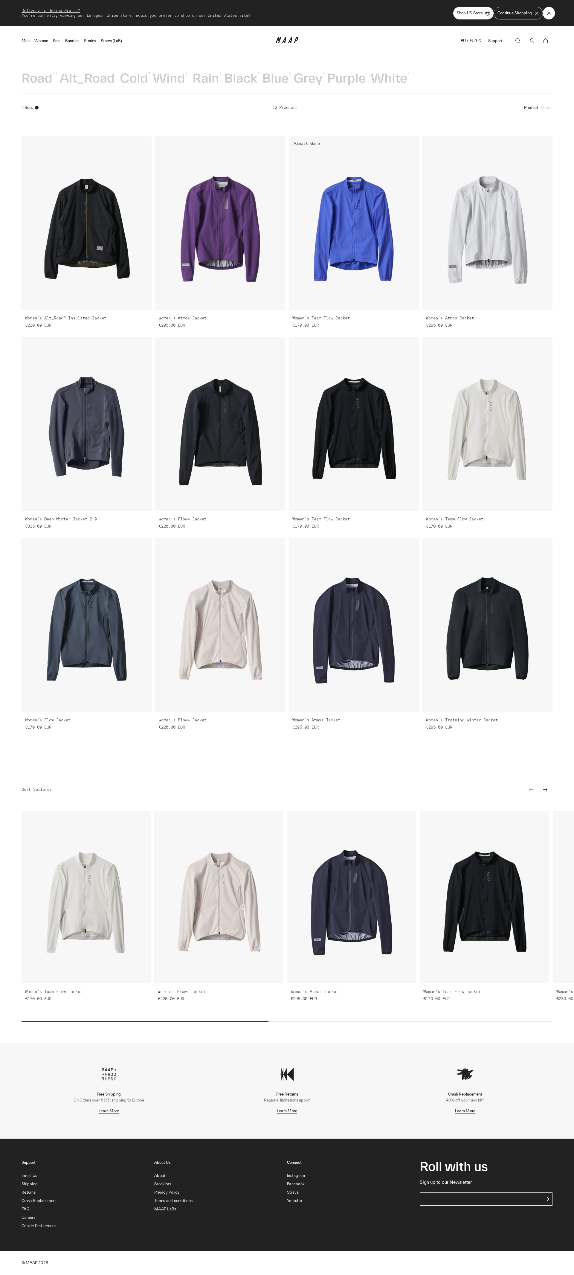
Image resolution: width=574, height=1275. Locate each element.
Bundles (72, 41)
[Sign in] (532, 40)
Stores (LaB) (111, 41)
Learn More (109, 1111)
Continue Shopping (514, 13)
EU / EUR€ (471, 41)
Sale (56, 41)
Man (26, 41)
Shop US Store (470, 13)
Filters (27, 107)
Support (495, 41)
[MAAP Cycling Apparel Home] (287, 41)
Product (531, 107)
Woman (41, 41)
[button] (88, 1226)
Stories (90, 41)
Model (546, 107)
